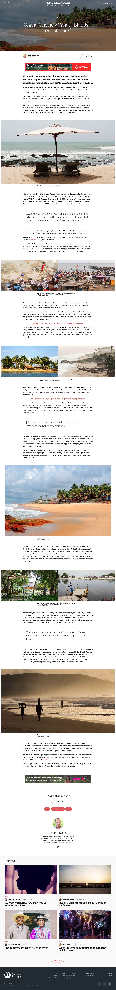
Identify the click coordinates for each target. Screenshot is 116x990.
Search (109, 975)
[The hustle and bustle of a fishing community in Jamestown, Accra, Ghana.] (86, 275)
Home (56, 973)
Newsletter (90, 975)
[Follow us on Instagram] (110, 984)
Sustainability (71, 978)
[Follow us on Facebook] (100, 984)
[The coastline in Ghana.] (86, 361)
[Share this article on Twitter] (87, 56)
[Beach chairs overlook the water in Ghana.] (58, 152)
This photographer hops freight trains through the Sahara (82, 904)
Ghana (68, 809)
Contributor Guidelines (68, 973)
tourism (45, 759)
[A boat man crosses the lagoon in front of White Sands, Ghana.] (86, 585)
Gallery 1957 (32, 240)
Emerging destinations (57, 809)
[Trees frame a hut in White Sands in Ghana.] (29, 585)
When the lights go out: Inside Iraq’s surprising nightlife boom (82, 948)
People (7, 896)
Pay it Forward (106, 3)
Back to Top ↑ (58, 960)
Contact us (90, 973)
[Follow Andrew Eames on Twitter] (58, 847)
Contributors (53, 978)
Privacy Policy (8, 983)
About (56, 975)
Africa (58, 17)
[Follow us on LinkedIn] (92, 56)
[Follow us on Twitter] (105, 984)
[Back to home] (58, 3)
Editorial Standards (69, 975)
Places (7, 941)
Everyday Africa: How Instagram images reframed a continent (25, 904)
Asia (60, 941)
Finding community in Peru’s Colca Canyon (26, 947)
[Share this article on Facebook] (82, 56)
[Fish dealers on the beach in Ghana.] (29, 275)
